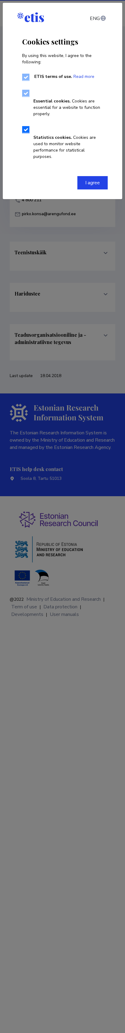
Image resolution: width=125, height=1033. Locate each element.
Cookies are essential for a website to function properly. (66, 107)
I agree (92, 182)
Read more (83, 76)
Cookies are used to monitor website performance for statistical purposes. (64, 147)
